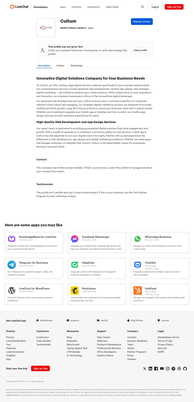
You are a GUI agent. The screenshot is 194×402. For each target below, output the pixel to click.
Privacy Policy (165, 344)
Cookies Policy (12, 395)
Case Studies (43, 340)
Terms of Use (165, 340)
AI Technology (74, 355)
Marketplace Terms (168, 337)
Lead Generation (15, 351)
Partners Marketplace (109, 344)
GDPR (161, 351)
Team (130, 344)
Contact (60, 65)
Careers (131, 359)
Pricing (10, 337)
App (8, 359)
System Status (105, 355)
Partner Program (136, 351)
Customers (42, 337)
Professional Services (109, 348)
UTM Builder (73, 351)
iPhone (139, 320)
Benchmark (73, 344)
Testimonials (76, 65)
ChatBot (10, 355)
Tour (8, 344)
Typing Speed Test (77, 348)
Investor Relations (137, 340)
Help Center (103, 337)
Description (44, 65)
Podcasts (72, 340)
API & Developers (106, 351)
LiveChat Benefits (16, 340)
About (130, 348)
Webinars (102, 340)
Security (162, 348)
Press (130, 355)
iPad (133, 320)
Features (11, 348)
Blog (69, 337)
